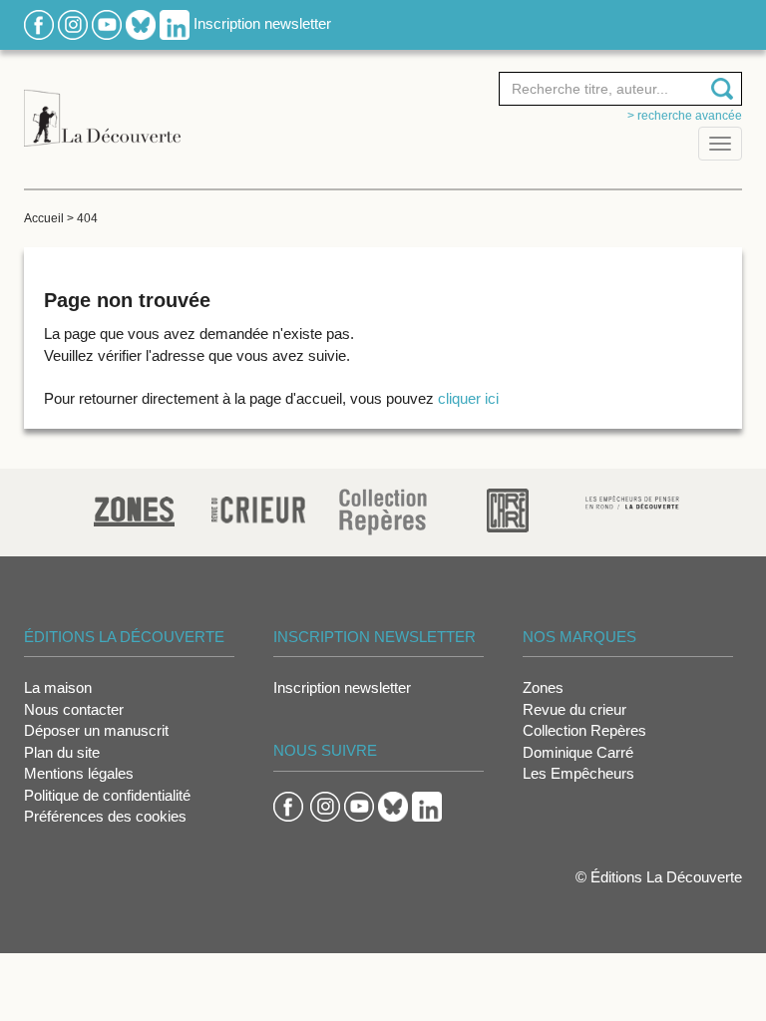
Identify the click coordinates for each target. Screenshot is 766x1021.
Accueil (44, 218)
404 (87, 218)
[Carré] (508, 509)
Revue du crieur (574, 709)
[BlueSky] (141, 23)
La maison (58, 687)
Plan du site (62, 752)
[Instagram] (73, 23)
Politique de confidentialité (107, 795)
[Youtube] (107, 23)
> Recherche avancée (684, 116)
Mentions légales (79, 773)
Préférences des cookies (105, 816)
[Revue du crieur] (258, 506)
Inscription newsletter (262, 23)
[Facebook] (39, 23)
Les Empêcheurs (578, 773)
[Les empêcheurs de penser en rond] (632, 501)
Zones (543, 687)
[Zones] (134, 509)
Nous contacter (74, 709)
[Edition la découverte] (102, 107)
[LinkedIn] (175, 23)
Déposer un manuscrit (96, 730)
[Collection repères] (383, 511)
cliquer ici (468, 398)
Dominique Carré (578, 752)
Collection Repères (584, 730)
